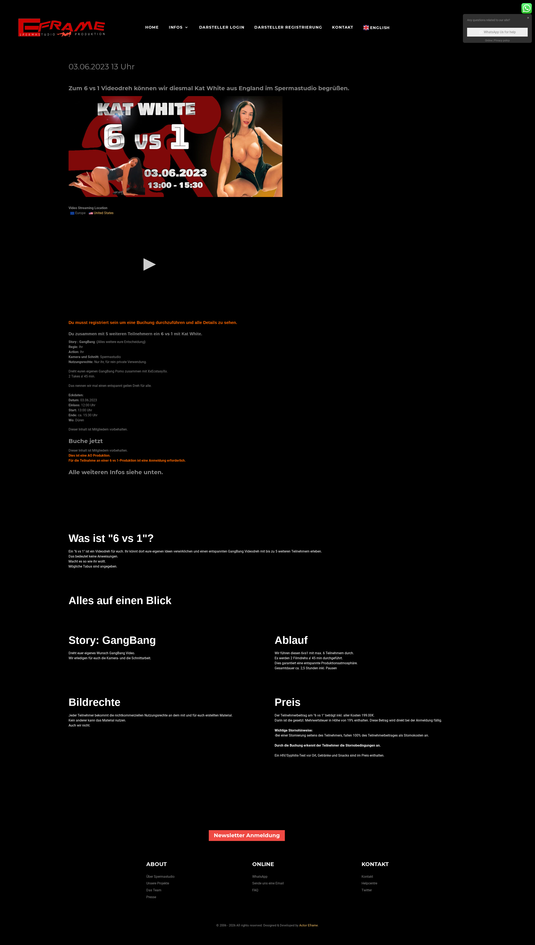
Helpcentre (369, 883)
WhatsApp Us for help (500, 32)
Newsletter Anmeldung (247, 835)
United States (103, 213)
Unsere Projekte (157, 883)
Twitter (367, 890)
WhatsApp (260, 877)
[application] (148, 264)
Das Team (153, 890)
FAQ (255, 890)
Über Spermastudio (160, 877)
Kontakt (367, 877)
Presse (151, 897)
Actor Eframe (308, 925)
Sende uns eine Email (268, 883)
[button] (148, 264)
